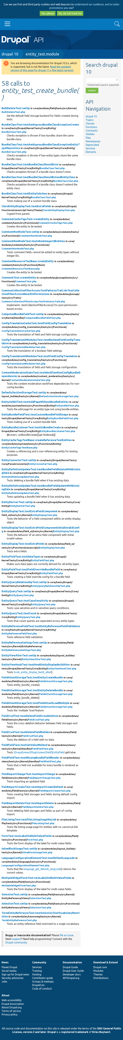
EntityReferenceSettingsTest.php (21, 650)
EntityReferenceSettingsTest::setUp (24, 642)
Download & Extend (105, 962)
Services (90, 148)
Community (39, 962)
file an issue (66, 935)
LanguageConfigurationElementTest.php (25, 865)
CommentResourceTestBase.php (21, 268)
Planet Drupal (9, 967)
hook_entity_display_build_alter (32, 672)
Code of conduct (42, 988)
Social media (9, 970)
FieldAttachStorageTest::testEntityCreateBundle (32, 677)
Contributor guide (42, 978)
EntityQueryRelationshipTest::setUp (24, 582)
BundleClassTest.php (14, 132)
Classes (90, 123)
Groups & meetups (43, 981)
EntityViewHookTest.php (61, 668)
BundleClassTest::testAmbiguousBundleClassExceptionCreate (40, 124)
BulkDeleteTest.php (13, 112)
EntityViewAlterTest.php (36, 659)
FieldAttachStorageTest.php (56, 681)
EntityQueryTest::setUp (16, 591)
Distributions (100, 978)
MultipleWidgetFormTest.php (19, 885)
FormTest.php (35, 839)
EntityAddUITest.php (67, 405)
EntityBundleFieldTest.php (62, 418)
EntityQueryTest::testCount (19, 613)
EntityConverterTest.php (42, 464)
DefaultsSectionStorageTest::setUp (24, 392)
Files (88, 137)
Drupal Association (13, 1003)
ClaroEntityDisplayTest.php (59, 210)
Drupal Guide (70, 967)
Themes (98, 974)
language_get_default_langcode (42, 869)
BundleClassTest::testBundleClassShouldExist (30, 164)
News (5, 962)
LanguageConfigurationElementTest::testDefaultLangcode (38, 857)
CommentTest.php (26, 281)
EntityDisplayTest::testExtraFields (23, 543)
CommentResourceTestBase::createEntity (28, 261)
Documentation (72, 962)
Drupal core (100, 967)
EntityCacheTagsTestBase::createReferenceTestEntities (37, 440)
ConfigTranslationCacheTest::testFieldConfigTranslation (36, 323)
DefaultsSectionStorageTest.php (59, 396)
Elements (91, 151)
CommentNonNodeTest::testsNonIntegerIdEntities (33, 241)
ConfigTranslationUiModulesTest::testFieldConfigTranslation (39, 356)
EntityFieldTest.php (42, 560)
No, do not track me (70, 13)
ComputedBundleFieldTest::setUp (23, 314)
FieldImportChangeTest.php (44, 777)
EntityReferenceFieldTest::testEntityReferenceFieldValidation (41, 626)
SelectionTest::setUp (15, 894)
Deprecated (92, 144)
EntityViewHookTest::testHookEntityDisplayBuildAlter (36, 664)
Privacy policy (9, 1014)
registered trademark (74, 1032)
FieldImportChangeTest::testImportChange (28, 774)
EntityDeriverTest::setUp (17, 502)
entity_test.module (42, 54)
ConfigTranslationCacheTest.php (21, 330)
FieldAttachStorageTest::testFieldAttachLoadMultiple (36, 703)
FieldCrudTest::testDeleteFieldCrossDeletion (30, 715)
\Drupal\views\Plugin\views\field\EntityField (39, 752)
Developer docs (72, 974)
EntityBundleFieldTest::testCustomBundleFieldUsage (35, 414)
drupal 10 (10, 54)
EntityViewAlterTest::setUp (19, 655)
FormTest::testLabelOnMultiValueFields (27, 835)
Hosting (36, 974)
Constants (92, 130)
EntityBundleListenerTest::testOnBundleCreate (31, 427)
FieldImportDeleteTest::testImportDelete (28, 803)
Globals (90, 134)
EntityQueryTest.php (21, 595)
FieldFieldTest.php (42, 748)
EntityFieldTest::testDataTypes (21, 556)
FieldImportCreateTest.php (55, 790)
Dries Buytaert (101, 1032)
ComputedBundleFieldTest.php (43, 317)
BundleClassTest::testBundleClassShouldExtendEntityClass (38, 177)
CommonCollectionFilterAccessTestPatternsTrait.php (33, 301)
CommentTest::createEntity (19, 277)
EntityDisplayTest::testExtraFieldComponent (29, 511)
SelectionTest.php (40, 898)
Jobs (4, 981)
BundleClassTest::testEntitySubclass (24, 193)
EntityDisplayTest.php (44, 515)
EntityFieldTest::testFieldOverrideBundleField (31, 569)
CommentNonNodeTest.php (36, 235)
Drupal (51, 1032)
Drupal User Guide (73, 970)
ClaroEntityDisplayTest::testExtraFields (26, 206)
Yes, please (47, 13)
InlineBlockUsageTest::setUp (19, 848)
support (16, 938)
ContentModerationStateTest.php (30, 380)
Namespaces (93, 141)
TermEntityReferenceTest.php (19, 920)
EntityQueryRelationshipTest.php (50, 586)
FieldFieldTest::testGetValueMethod (24, 744)
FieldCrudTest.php (38, 719)
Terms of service (11, 1010)
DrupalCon (38, 985)
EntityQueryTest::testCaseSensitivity (25, 600)
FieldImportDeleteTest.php (37, 807)
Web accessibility (11, 1000)
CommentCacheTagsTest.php (56, 222)
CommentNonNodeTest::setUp (20, 231)
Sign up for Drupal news (15, 974)
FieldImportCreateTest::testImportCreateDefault (32, 786)
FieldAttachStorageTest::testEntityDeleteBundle (32, 690)
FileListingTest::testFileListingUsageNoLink (29, 819)
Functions (91, 127)
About (5, 995)
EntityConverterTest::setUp (19, 460)
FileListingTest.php (43, 823)
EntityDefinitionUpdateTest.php (20, 476)
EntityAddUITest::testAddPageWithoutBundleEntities (35, 401)
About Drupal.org (12, 1007)
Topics (90, 119)
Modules (98, 970)
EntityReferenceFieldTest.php (19, 633)
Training (37, 970)
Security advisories (13, 978)
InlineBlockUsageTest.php (37, 852)
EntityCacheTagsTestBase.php (19, 447)
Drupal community (16, 942)
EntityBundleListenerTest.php (57, 431)
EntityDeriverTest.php (22, 505)
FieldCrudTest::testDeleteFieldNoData (26, 732)
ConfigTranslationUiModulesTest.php (23, 347)
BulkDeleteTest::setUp (16, 108)
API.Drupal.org (71, 978)
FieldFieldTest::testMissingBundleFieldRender (30, 757)
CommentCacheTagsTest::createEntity (25, 219)
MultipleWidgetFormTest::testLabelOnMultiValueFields (36, 877)
